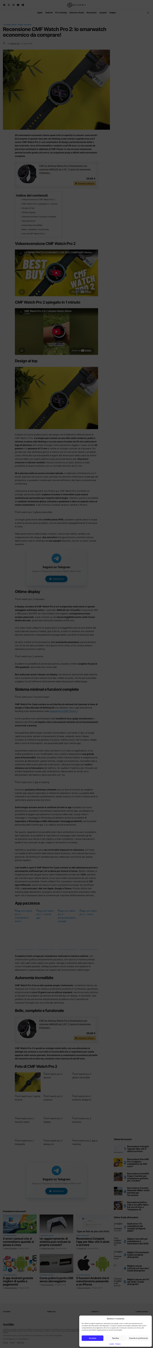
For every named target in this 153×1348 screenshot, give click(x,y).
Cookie (111, 1344)
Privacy (118, 1344)
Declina (115, 1338)
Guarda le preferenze (138, 1338)
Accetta (92, 1338)
